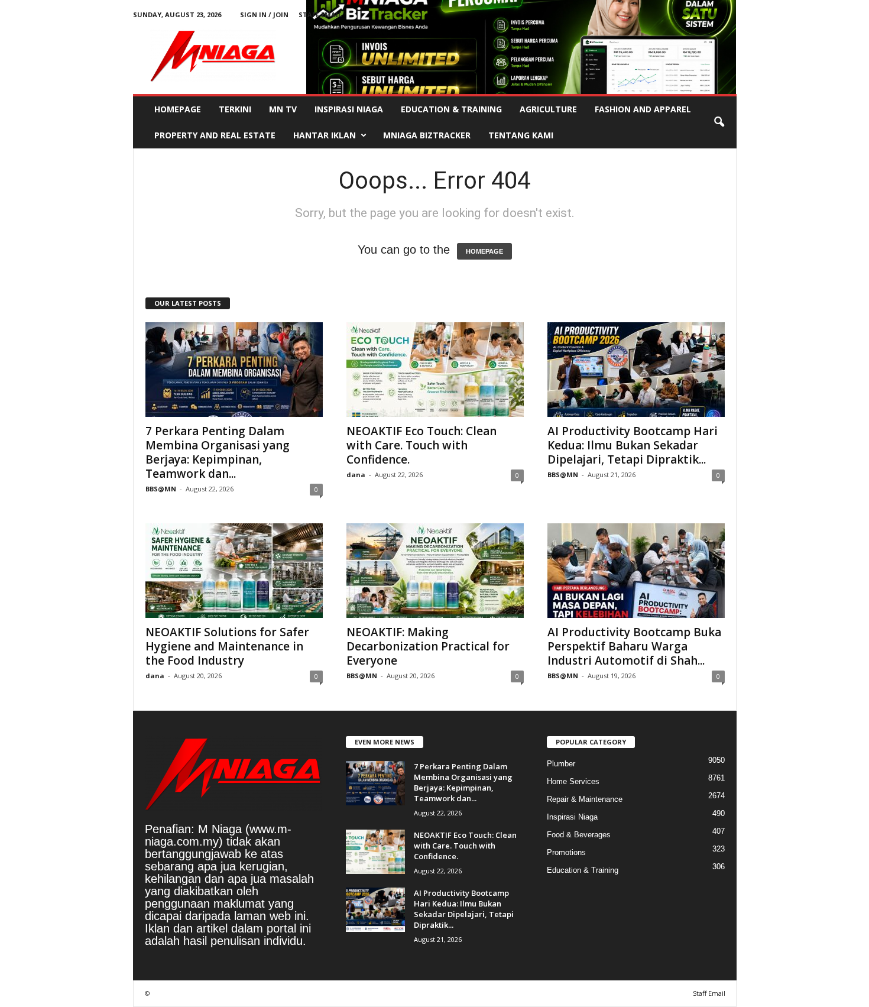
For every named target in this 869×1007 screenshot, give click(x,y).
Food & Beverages (579, 834)
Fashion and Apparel (643, 109)
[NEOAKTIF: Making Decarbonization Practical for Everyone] (435, 570)
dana (355, 474)
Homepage (177, 109)
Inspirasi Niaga (348, 109)
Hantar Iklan (324, 135)
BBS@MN (160, 488)
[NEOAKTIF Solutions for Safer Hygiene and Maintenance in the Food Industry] (234, 570)
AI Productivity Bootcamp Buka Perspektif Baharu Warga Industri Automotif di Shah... (634, 646)
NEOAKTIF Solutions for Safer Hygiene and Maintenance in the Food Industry (227, 646)
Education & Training (451, 109)
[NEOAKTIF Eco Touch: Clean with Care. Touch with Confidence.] (435, 369)
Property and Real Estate (214, 135)
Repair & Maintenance (584, 799)
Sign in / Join (264, 14)
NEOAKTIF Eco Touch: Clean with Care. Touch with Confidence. (421, 445)
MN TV (283, 109)
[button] (719, 122)
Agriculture (548, 109)
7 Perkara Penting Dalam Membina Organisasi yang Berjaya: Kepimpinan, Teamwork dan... (217, 452)
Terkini (235, 109)
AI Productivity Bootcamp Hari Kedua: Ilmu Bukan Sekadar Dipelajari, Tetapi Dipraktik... (632, 445)
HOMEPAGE (484, 251)
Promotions (566, 852)
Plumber (561, 763)
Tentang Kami (520, 135)
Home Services (573, 781)
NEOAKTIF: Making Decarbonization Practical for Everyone (428, 646)
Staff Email (320, 14)
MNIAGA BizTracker (427, 135)
